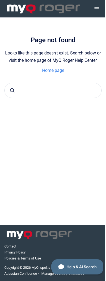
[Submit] (12, 90)
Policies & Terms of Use (22, 258)
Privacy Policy (15, 252)
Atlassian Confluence (20, 273)
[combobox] (53, 90)
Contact (10, 246)
